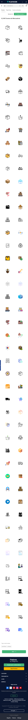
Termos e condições (8, 698)
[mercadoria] (20, 143)
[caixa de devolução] (7, 373)
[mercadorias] (7, 66)
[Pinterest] (14, 688)
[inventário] (7, 53)
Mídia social (14, 684)
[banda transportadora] (7, 309)
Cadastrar (14, 695)
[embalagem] (20, 386)
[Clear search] (19, 5)
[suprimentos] (20, 220)
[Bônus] (7, 271)
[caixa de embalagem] (7, 168)
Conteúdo (3, 673)
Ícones (3, 10)
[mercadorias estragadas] (7, 566)
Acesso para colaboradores (14, 665)
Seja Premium (14, 668)
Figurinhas (8, 10)
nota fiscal (4, 646)
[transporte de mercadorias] (20, 40)
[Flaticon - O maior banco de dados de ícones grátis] (12, 2)
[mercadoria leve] (20, 527)
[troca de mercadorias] (7, 553)
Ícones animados (17, 10)
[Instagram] (17, 688)
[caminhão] (20, 156)
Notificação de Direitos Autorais (18, 700)
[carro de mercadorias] (20, 168)
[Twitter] (11, 688)
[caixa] (7, 27)
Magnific (9, 717)
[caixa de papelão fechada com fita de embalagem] (7, 117)
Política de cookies (7, 700)
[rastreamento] (20, 335)
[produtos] (20, 92)
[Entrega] (20, 361)
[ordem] (20, 27)
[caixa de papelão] (20, 258)
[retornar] (7, 194)
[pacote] (20, 104)
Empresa (3, 681)
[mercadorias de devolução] (7, 540)
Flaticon (14, 717)
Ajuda (2, 679)
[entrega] (7, 40)
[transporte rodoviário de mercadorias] (20, 463)
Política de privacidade (19, 698)
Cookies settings (14, 701)
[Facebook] (7, 688)
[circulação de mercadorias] (20, 553)
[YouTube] (20, 688)
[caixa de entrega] (7, 130)
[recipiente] (20, 309)
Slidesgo (19, 717)
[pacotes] (7, 361)
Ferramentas (4, 676)
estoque (9, 646)
